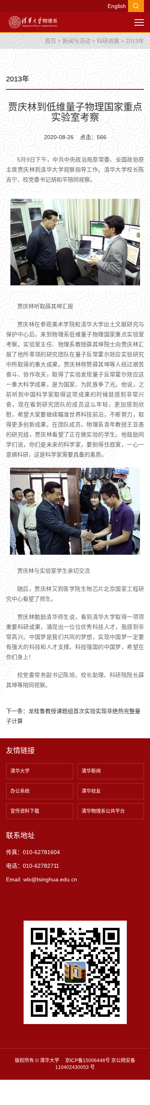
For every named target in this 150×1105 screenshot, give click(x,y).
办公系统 (20, 791)
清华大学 (20, 771)
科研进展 (108, 41)
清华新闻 (91, 771)
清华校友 (91, 791)
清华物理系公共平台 (103, 811)
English (117, 6)
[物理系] (33, 21)
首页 (50, 41)
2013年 (135, 41)
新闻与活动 (76, 41)
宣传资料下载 (24, 811)
